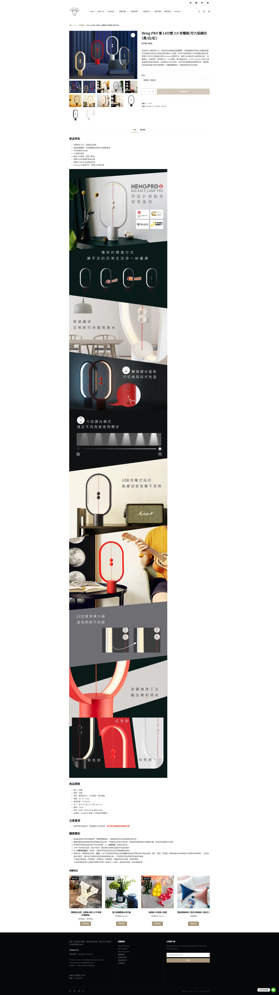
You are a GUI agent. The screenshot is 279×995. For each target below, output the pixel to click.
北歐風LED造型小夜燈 (157, 912)
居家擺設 (149, 106)
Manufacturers (124, 951)
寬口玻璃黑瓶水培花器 (121, 912)
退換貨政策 (122, 957)
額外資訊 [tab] (142, 130)
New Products (124, 946)
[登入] (204, 11)
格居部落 (167, 11)
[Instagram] (196, 3)
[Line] (202, 3)
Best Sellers (123, 949)
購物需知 (121, 954)
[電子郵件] (208, 3)
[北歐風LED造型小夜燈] (157, 892)
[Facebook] (191, 3)
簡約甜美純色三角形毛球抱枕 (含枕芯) (193, 912)
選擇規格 (85, 924)
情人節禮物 (156, 106)
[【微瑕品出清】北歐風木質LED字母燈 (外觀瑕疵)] (85, 892)
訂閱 (188, 960)
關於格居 (158, 11)
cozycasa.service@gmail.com (81, 962)
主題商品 (146, 11)
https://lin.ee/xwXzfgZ (85, 965)
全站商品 (110, 11)
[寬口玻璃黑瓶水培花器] (121, 892)
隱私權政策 (122, 960)
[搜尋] (199, 11)
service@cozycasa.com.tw (92, 960)
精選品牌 (134, 11)
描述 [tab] (135, 130)
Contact (177, 11)
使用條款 (121, 963)
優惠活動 (122, 11)
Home (92, 11)
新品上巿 (101, 11)
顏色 (143, 75)
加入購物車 (183, 91)
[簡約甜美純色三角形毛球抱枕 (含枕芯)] (193, 892)
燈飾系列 (164, 106)
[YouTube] (79, 991)
